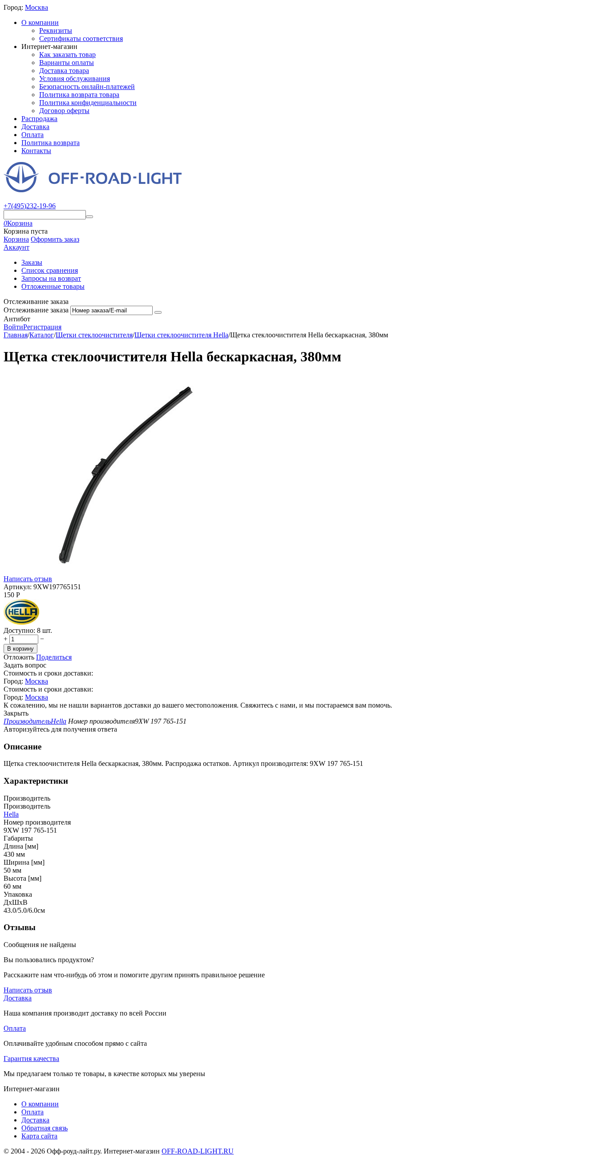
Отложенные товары (53, 286)
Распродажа (39, 118)
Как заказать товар (67, 54)
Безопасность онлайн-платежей (87, 86)
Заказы (31, 262)
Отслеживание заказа (36, 310)
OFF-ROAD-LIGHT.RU (198, 1151)
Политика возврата (50, 142)
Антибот (17, 319)
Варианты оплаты (66, 62)
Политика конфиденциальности (88, 102)
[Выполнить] (158, 312)
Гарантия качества (31, 1058)
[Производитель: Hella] (21, 622)
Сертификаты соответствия (81, 38)
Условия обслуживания (74, 78)
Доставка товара (64, 70)
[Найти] (89, 216)
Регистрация (42, 327)
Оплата (32, 134)
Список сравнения (49, 270)
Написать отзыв (28, 579)
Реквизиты (55, 30)
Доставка (35, 126)
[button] (54, 657)
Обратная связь (44, 1128)
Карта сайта (39, 1136)
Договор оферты (64, 110)
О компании (40, 22)
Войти (13, 327)
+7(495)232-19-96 (30, 206)
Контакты (36, 150)
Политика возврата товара (79, 94)
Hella (11, 814)
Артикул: (18, 587)
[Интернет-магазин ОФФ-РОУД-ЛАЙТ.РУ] (93, 190)
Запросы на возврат (51, 278)
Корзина (16, 239)
